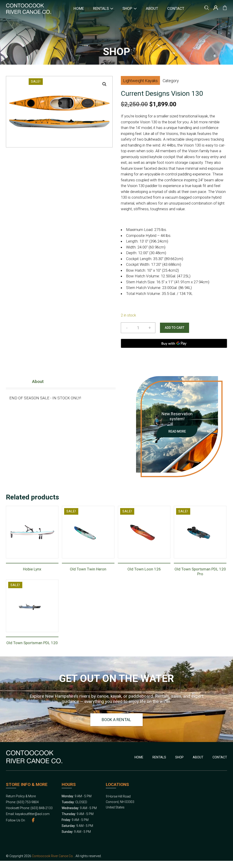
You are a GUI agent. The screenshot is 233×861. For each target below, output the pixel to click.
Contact (175, 8)
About (152, 8)
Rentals (101, 8)
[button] (104, 84)
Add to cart (174, 327)
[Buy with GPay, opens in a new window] (174, 343)
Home (78, 8)
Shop (127, 8)
